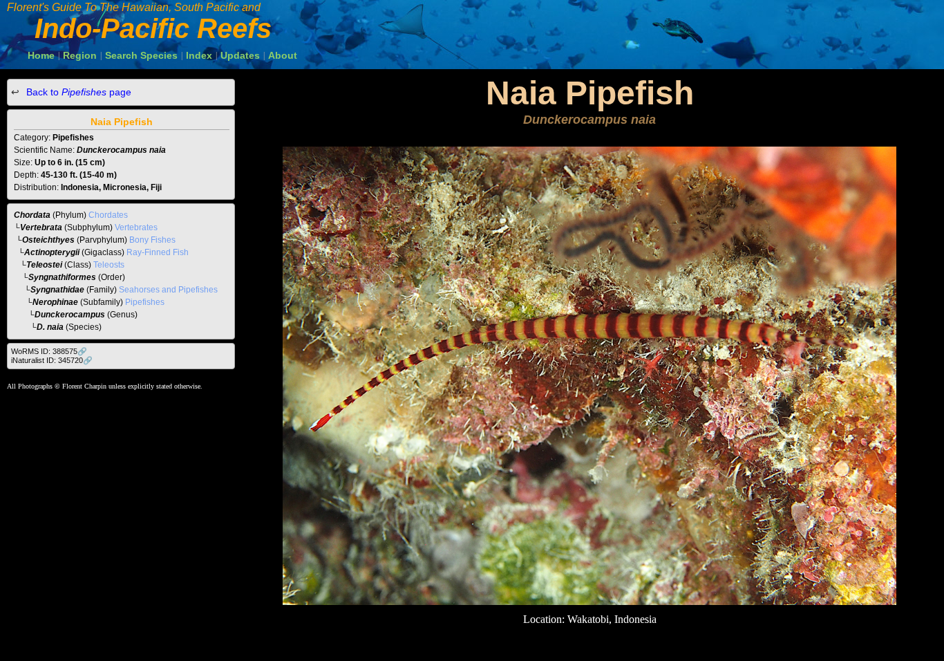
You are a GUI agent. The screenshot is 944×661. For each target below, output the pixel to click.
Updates (240, 55)
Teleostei (44, 265)
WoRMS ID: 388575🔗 (49, 351)
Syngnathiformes (62, 277)
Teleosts (108, 265)
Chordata (32, 215)
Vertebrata (41, 227)
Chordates (108, 215)
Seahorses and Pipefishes (168, 290)
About (282, 55)
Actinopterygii (51, 252)
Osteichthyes (48, 240)
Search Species (141, 55)
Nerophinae (55, 302)
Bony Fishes (152, 240)
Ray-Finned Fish (157, 252)
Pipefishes (144, 302)
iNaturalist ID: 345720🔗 (52, 360)
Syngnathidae (57, 290)
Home (41, 55)
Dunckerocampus (70, 314)
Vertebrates (136, 227)
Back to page (77, 91)
